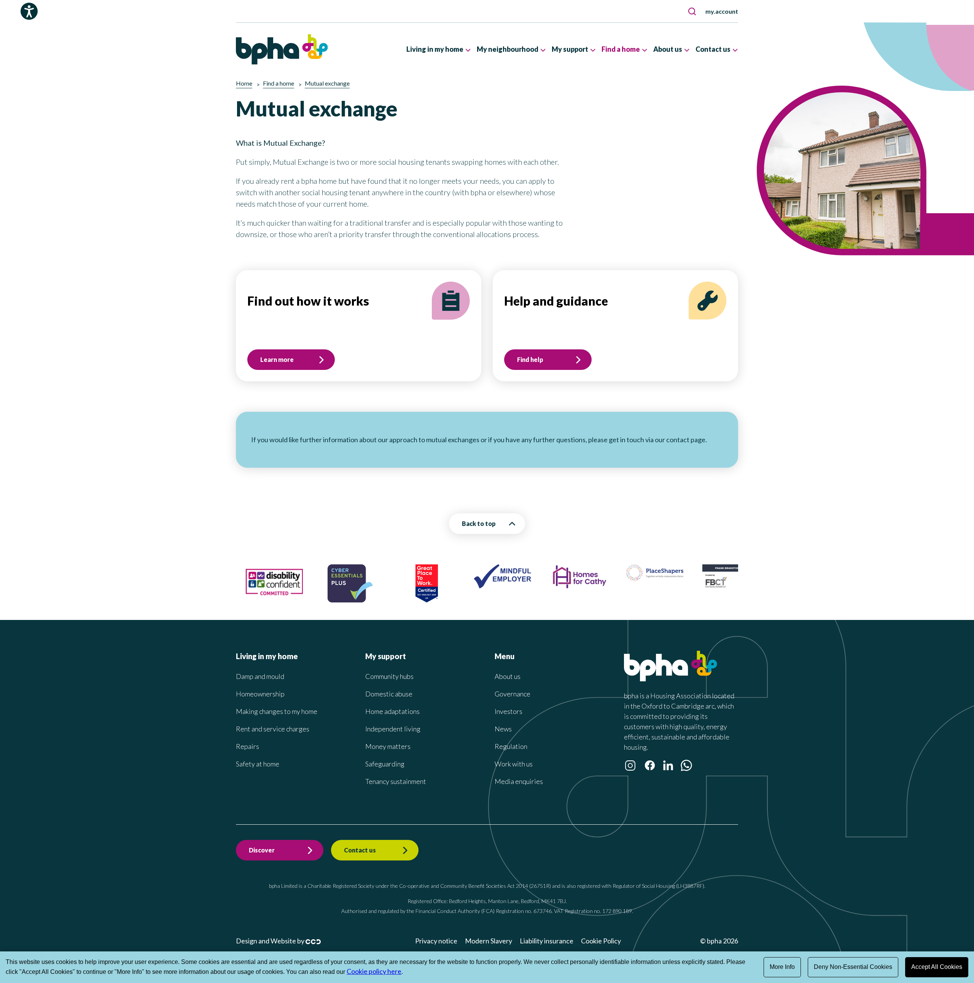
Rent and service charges (272, 729)
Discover (262, 850)
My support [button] (570, 49)
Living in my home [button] (434, 49)
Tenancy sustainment (395, 781)
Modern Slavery (488, 941)
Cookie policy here (374, 971)
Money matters (388, 746)
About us (507, 676)
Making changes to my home (276, 711)
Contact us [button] (712, 49)
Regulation (511, 746)
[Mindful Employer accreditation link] (469, 586)
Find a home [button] (621, 49)
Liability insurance (546, 941)
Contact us (360, 850)
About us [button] (667, 49)
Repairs (247, 746)
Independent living (392, 729)
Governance (512, 694)
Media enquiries (519, 781)
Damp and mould (260, 676)
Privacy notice (436, 941)
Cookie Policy (601, 941)
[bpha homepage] (670, 679)
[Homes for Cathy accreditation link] (545, 586)
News (503, 729)
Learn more (277, 359)
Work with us (514, 764)
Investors (508, 711)
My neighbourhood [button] (507, 49)
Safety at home (257, 764)
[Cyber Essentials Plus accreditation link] (316, 600)
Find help (530, 359)
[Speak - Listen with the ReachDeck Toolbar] (29, 11)
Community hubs (389, 676)
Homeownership (260, 694)
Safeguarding (384, 764)
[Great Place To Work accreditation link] (392, 600)
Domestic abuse (388, 694)
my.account (721, 11)
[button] (692, 11)
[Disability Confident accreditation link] (240, 598)
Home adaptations (392, 711)
